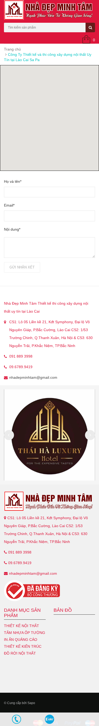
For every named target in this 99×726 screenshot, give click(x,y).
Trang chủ (12, 49)
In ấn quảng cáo (20, 639)
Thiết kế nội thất (21, 626)
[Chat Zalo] (49, 719)
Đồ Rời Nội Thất (20, 653)
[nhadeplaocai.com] (49, 501)
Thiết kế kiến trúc (22, 646)
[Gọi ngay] (16, 719)
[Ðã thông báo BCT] (49, 590)
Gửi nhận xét (22, 267)
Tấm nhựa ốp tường (24, 633)
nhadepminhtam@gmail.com (33, 377)
